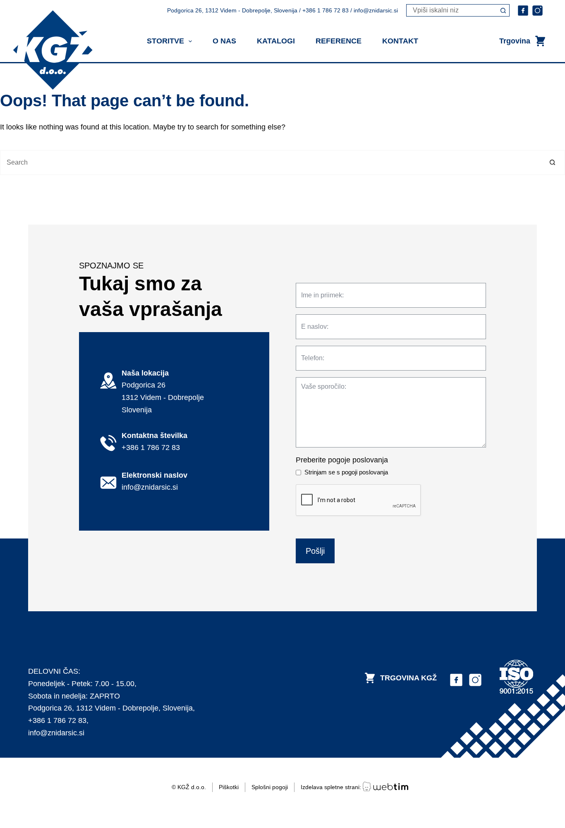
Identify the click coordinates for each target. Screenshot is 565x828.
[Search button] (503, 10)
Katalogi (276, 41)
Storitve (165, 41)
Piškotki (229, 787)
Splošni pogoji (269, 787)
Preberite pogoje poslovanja (342, 460)
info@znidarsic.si (56, 733)
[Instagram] (537, 10)
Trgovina (514, 41)
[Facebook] (523, 10)
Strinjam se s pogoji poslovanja (346, 472)
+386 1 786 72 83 (57, 720)
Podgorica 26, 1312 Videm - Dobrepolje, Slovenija (110, 708)
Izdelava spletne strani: (332, 787)
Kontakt (400, 41)
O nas (224, 41)
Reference (339, 41)
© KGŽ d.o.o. (189, 787)
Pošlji (315, 550)
